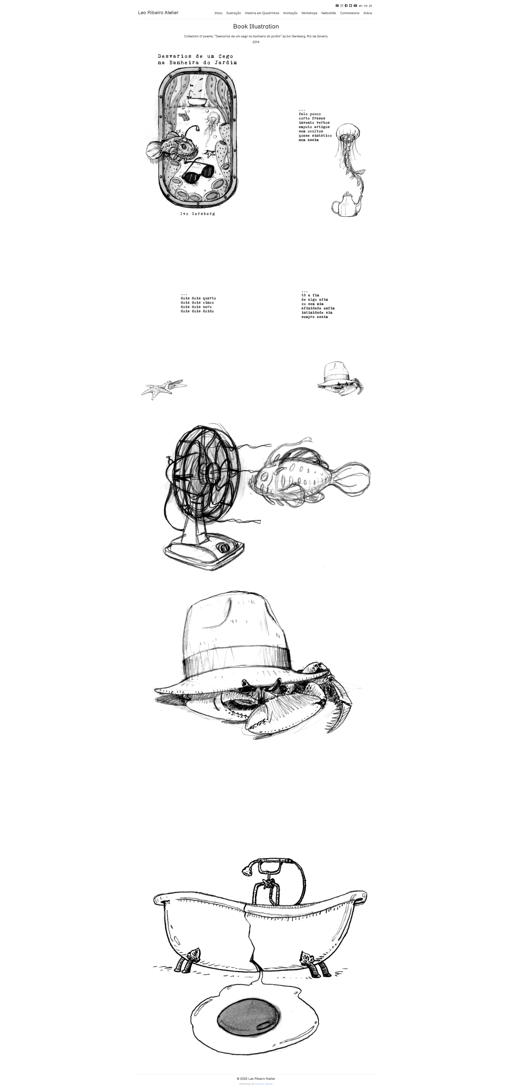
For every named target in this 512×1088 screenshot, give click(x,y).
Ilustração (233, 13)
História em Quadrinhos (262, 13)
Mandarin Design (263, 1084)
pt (370, 6)
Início (218, 13)
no (366, 6)
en (360, 6)
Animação (290, 13)
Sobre (367, 13)
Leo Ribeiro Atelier (158, 13)
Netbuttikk (328, 13)
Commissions (349, 13)
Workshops (309, 13)
